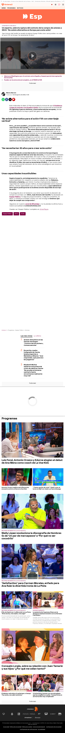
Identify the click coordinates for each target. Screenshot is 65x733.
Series (4, 8)
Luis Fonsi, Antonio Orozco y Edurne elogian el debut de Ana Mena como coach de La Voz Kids (32, 461)
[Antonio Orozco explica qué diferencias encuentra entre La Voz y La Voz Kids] (17, 477)
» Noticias (27, 330)
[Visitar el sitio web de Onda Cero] (46, 714)
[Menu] (63, 5)
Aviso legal (6, 726)
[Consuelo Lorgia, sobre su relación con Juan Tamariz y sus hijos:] (32, 646)
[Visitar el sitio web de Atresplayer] (29, 717)
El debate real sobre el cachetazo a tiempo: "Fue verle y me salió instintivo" (16, 694)
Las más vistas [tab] (26, 336)
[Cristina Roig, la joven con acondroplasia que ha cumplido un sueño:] (48, 683)
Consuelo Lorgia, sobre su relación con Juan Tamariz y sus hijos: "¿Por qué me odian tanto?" (32, 667)
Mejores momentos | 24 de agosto (14, 530)
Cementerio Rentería (40, 1)
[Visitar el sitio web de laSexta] (12, 714)
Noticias (20, 8)
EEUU (16, 213)
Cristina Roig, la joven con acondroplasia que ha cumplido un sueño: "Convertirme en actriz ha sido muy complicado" (47, 695)
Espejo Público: (15, 197)
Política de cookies (27, 726)
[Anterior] (1, 1)
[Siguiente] (64, 1)
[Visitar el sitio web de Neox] (19, 714)
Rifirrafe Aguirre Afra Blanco (53, 1)
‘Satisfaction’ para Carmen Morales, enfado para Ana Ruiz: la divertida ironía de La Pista (30, 584)
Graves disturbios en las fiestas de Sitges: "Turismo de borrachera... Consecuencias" (34, 342)
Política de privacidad (15, 726)
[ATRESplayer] (59, 5)
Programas (11, 8)
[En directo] (52, 5)
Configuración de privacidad (53, 726)
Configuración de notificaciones (28, 729)
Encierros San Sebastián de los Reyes (21, 1)
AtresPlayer (44, 209)
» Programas (10, 330)
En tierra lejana (6, 1)
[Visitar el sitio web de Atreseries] (39, 714)
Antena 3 (4, 330)
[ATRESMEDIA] (32, 709)
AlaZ (32, 1)
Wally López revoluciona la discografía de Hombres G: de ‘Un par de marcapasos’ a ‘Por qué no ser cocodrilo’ (31, 536)
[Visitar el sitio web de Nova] (25, 714)
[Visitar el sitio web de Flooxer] (37, 717)
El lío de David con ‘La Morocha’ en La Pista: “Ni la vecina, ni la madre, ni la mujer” (16, 612)
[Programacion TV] (55, 5)
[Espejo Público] (32, 22)
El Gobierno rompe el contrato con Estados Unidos (35, 106)
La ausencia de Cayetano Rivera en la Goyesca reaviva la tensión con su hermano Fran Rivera (47, 613)
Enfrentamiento (38, 610)
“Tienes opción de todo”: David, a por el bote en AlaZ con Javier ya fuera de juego (47, 488)
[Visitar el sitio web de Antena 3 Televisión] (5, 714)
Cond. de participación (39, 726)
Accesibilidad (41, 729)
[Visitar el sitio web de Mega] (32, 714)
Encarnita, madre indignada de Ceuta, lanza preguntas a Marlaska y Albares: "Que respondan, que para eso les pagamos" (33, 354)
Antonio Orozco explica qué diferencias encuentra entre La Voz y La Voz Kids (15, 488)
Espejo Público (7, 213)
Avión (22, 213)
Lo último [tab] (37, 336)
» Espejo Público (19, 330)
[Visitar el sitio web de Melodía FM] (60, 714)
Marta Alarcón (11, 93)
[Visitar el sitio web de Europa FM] (53, 714)
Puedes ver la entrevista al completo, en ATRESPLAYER (23, 80)
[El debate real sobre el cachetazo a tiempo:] (17, 683)
